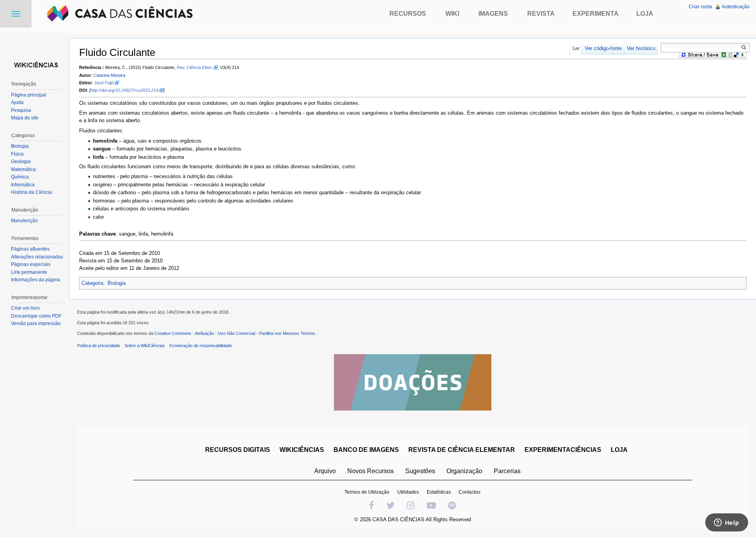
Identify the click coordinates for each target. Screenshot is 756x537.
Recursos (407, 13)
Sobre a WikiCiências (144, 345)
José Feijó (104, 82)
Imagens (493, 13)
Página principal (28, 95)
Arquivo (325, 471)
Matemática (23, 169)
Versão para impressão (36, 323)
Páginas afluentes (30, 249)
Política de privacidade (98, 345)
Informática (23, 185)
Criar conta (700, 6)
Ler (576, 48)
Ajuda (17, 102)
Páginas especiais (30, 264)
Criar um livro (25, 308)
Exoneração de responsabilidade (200, 345)
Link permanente (29, 272)
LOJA (619, 449)
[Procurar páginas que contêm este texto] (745, 47)
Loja (644, 13)
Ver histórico (641, 48)
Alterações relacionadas (37, 257)
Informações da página (35, 279)
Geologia (21, 161)
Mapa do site (25, 118)
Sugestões (420, 471)
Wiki (452, 13)
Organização (464, 471)
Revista (541, 13)
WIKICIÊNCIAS (302, 449)
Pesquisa (21, 110)
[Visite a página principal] (34, 64)
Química (20, 177)
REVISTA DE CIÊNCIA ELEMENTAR (461, 449)
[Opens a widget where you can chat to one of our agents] (726, 523)
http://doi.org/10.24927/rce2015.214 (124, 90)
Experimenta (596, 13)
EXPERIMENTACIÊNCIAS (562, 449)
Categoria (92, 283)
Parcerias (507, 471)
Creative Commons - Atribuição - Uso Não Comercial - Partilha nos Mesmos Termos (234, 333)
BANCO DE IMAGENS (366, 449)
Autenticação (736, 6)
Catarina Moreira (109, 75)
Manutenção (24, 220)
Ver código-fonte (603, 48)
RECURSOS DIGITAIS (237, 449)
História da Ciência (31, 192)
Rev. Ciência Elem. (195, 67)
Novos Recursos (370, 471)
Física (17, 154)
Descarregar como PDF (36, 316)
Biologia (116, 283)
